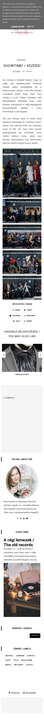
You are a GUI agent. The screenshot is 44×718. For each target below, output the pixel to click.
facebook (15, 693)
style (16, 660)
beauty (8, 665)
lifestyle (31, 656)
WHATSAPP (31, 316)
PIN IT (18, 321)
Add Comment (27, 71)
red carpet (18, 665)
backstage (21, 60)
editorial (9, 656)
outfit (8, 660)
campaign (20, 656)
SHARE (17, 310)
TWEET (29, 310)
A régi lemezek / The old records (19, 542)
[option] (22, 360)
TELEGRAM (16, 316)
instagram (31, 693)
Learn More (17, 26)
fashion (29, 665)
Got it (30, 26)
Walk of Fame (26, 660)
